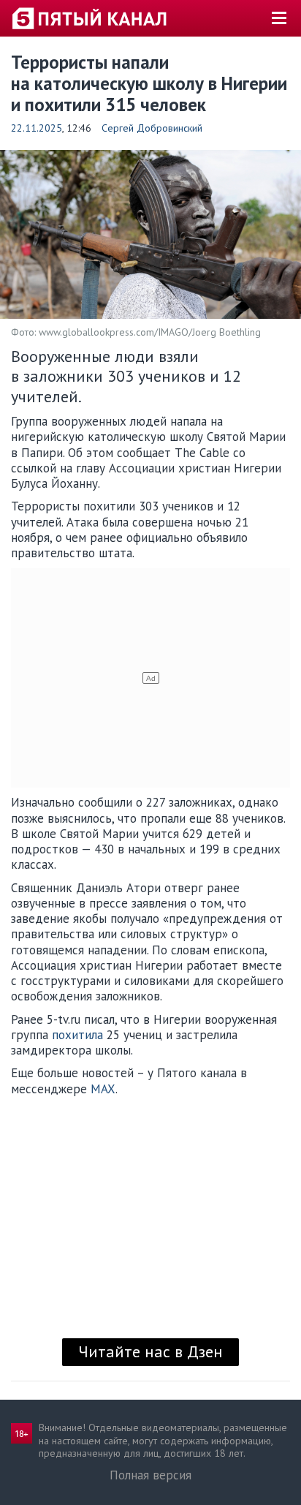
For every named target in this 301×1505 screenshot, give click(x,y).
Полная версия (150, 1475)
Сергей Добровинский (152, 128)
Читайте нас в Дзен (150, 1351)
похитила (77, 1035)
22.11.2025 (36, 128)
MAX (103, 1089)
